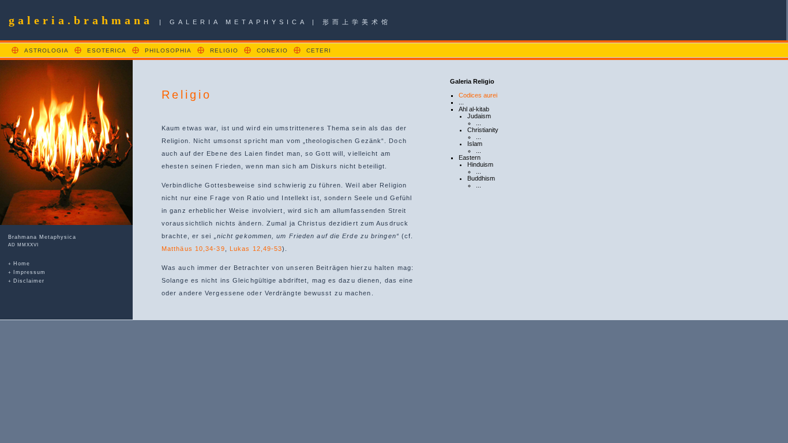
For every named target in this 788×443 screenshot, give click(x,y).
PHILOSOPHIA (168, 50)
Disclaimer (28, 281)
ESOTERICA (106, 50)
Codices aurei (478, 95)
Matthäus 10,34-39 (193, 248)
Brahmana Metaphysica (42, 237)
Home (21, 263)
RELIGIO (224, 50)
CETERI (318, 50)
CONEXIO (272, 50)
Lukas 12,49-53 (256, 248)
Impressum (29, 272)
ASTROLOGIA (46, 50)
